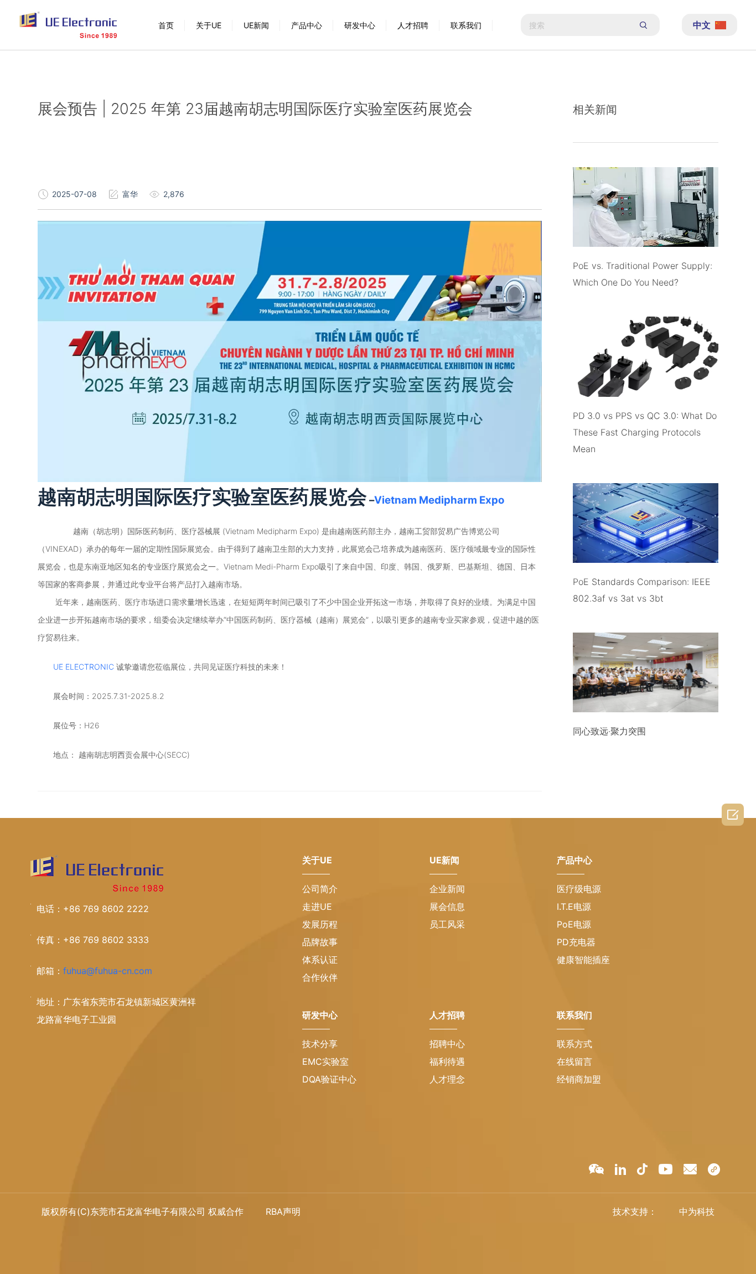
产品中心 (306, 25)
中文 (702, 24)
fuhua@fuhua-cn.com (107, 970)
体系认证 (320, 959)
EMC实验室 (325, 1061)
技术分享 (320, 1043)
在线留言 (574, 1061)
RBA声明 (283, 1211)
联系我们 (466, 25)
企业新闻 (447, 888)
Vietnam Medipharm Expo (439, 500)
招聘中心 (447, 1043)
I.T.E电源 (574, 906)
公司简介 (320, 888)
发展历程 (320, 924)
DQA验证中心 (329, 1079)
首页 (166, 25)
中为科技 (696, 1211)
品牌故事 (320, 941)
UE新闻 (256, 25)
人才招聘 (412, 25)
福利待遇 (447, 1061)
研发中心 (359, 25)
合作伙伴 (320, 977)
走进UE (317, 906)
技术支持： (635, 1211)
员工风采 (447, 924)
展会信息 (447, 906)
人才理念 (447, 1079)
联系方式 (574, 1043)
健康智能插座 (583, 959)
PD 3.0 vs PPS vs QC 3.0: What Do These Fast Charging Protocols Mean (645, 432)
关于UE (208, 25)
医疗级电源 (579, 888)
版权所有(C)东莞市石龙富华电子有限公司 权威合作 (143, 1211)
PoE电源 (574, 924)
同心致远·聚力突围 (609, 731)
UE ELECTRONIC (84, 666)
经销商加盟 (579, 1079)
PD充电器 (576, 941)
